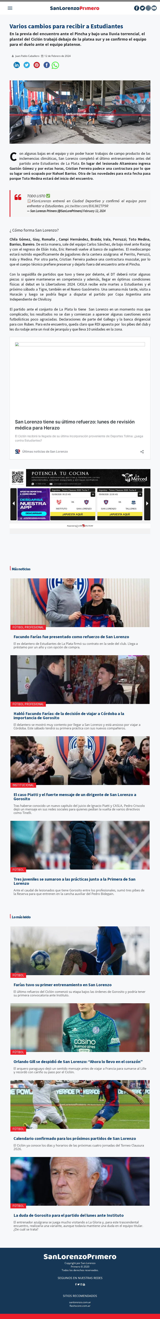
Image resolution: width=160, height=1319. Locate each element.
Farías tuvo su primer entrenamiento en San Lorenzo (63, 985)
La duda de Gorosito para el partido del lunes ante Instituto (69, 1215)
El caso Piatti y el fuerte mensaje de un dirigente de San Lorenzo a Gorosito (75, 796)
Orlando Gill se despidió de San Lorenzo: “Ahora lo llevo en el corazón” (78, 1061)
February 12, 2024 (94, 211)
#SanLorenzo (41, 200)
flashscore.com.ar (80, 1306)
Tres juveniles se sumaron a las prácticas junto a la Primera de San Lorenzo (74, 881)
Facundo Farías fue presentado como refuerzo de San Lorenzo (71, 637)
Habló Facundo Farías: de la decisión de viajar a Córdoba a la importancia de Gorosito (69, 715)
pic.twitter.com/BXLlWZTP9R (86, 205)
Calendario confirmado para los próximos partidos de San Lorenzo (75, 1138)
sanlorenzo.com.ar (80, 1302)
